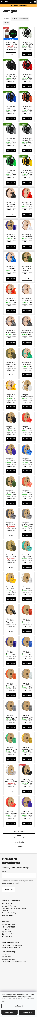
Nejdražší (14, 18)
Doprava (5, 911)
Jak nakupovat (7, 904)
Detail (11, 54)
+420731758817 (10, 927)
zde (2, 1001)
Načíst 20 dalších (19, 832)
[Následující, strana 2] (19, 837)
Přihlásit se (9, 889)
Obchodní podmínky (9, 913)
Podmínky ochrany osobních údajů (14, 908)
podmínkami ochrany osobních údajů (17, 882)
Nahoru (20, 847)
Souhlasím (27, 1012)
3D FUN (7, 929)
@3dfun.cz (8, 936)
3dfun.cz (8, 932)
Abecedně (6, 22)
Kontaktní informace (9, 906)
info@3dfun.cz (10, 925)
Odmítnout (9, 1012)
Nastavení (18, 1006)
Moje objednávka (7, 915)
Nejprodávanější (23, 18)
